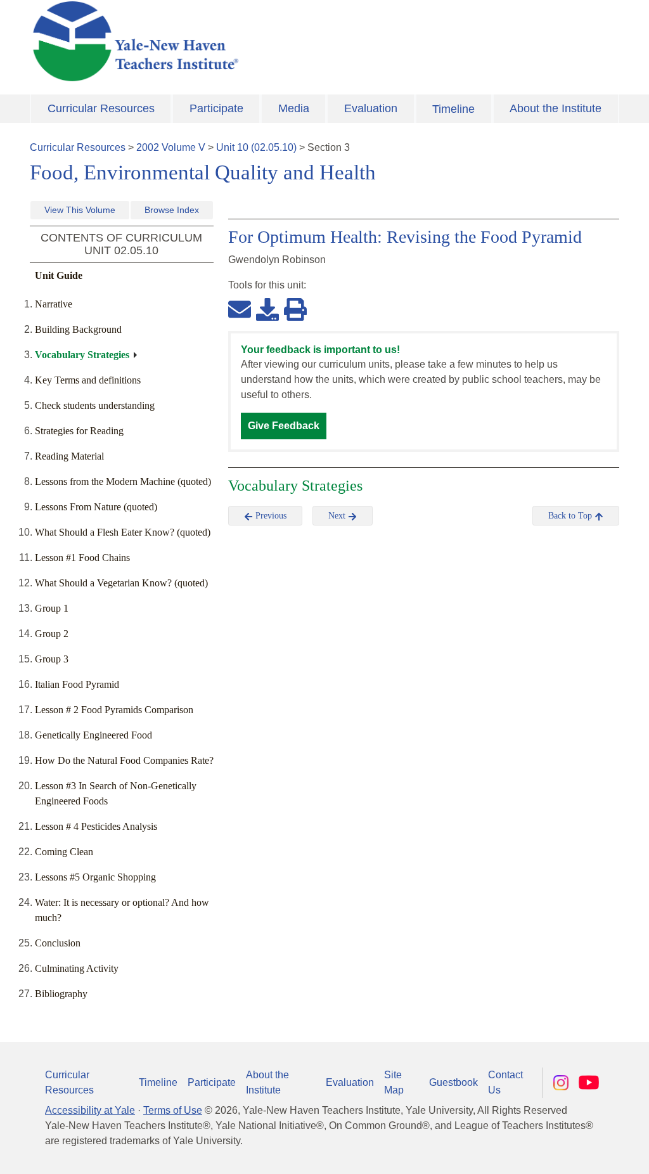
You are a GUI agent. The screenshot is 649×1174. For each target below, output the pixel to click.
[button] (576, 1151)
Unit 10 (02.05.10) (256, 147)
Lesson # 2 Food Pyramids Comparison (114, 709)
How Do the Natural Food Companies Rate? (124, 760)
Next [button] (338, 515)
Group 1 (51, 608)
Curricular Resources (101, 108)
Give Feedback (283, 425)
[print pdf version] (295, 308)
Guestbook (453, 1082)
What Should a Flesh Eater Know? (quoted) (122, 532)
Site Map (394, 1082)
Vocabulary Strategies (82, 354)
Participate (216, 108)
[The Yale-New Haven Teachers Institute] (223, 41)
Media (293, 108)
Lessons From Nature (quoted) (96, 506)
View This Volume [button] (79, 210)
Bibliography (61, 993)
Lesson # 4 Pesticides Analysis (96, 826)
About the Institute (555, 108)
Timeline (453, 109)
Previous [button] (269, 515)
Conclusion (57, 943)
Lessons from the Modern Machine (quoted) (123, 481)
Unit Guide (58, 275)
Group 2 (51, 633)
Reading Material (69, 456)
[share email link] (239, 308)
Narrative (53, 304)
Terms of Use (172, 1110)
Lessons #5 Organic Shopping (95, 877)
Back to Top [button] (571, 515)
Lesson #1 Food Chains (82, 557)
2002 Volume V (170, 147)
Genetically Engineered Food (93, 735)
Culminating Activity (77, 968)
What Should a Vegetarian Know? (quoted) (121, 582)
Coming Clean (64, 851)
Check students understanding (95, 405)
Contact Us (505, 1082)
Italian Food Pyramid (77, 684)
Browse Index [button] (172, 210)
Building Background (78, 329)
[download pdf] (267, 308)
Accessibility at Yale (90, 1110)
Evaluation (370, 108)
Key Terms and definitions (88, 380)
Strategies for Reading (79, 430)
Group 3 (51, 659)
